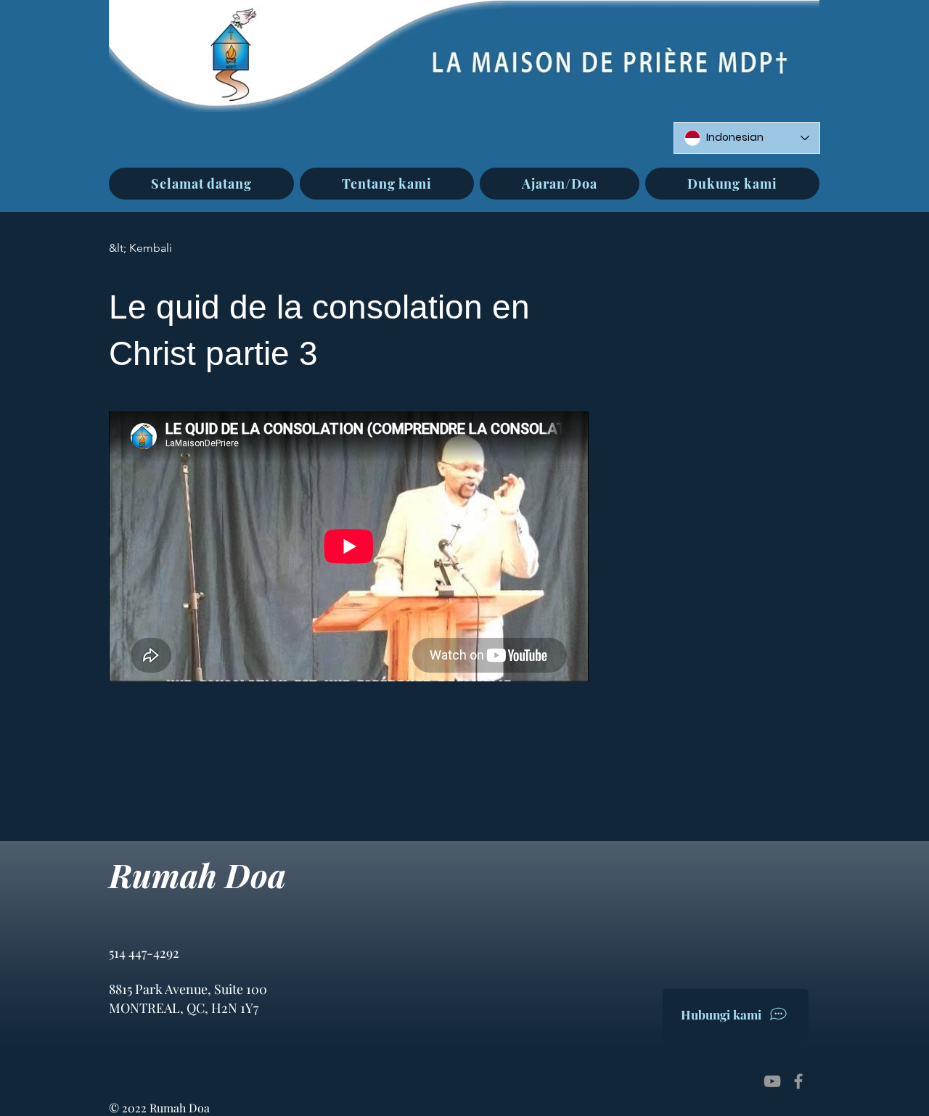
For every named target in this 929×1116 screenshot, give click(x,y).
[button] (387, 184)
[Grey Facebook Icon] (798, 1081)
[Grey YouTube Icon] (772, 1081)
